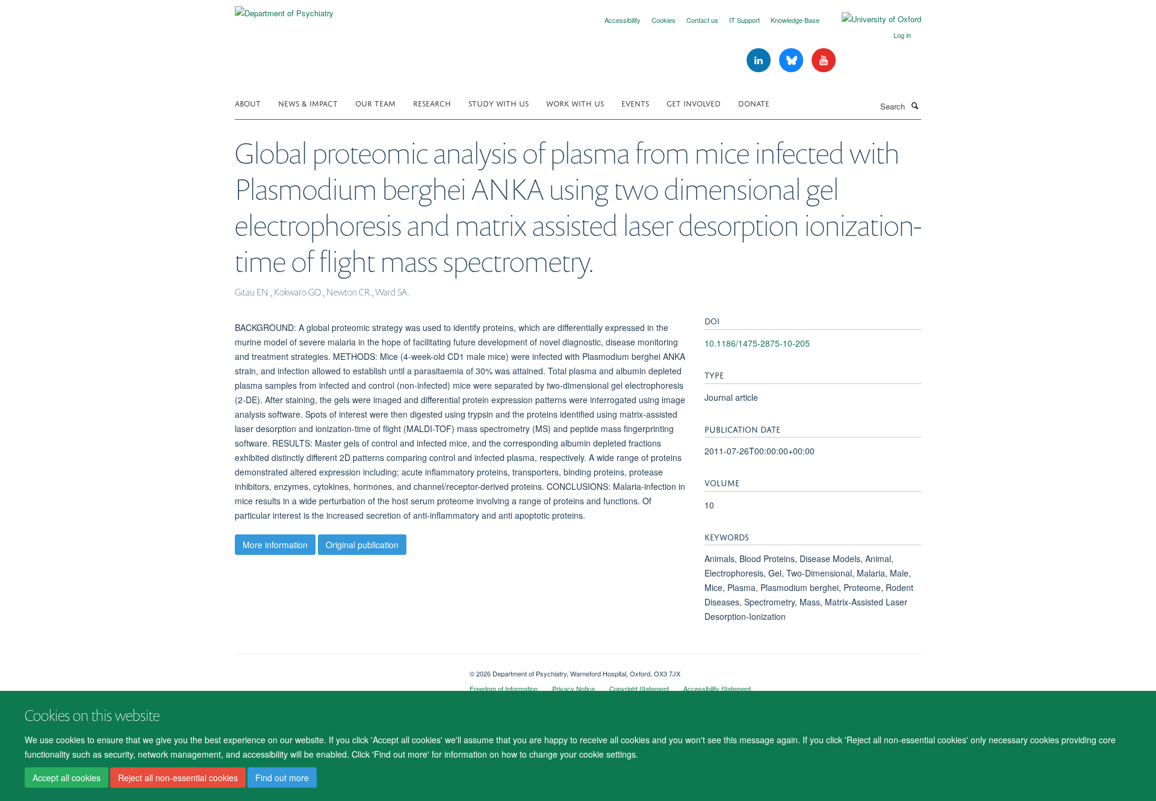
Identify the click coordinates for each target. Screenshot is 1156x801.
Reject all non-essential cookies (178, 778)
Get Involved (694, 102)
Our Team (375, 102)
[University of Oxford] (872, 19)
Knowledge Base (795, 20)
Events (635, 102)
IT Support (744, 20)
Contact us (702, 20)
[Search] (914, 105)
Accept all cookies (67, 778)
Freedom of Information (504, 688)
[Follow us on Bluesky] (792, 60)
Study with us (498, 102)
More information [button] (275, 545)
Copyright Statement (639, 688)
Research (432, 102)
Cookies (663, 20)
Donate (753, 102)
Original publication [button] (362, 545)
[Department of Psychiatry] (284, 8)
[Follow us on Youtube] (824, 60)
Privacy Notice (573, 688)
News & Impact (308, 102)
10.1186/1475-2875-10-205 (757, 343)
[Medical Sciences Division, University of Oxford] (343, 669)
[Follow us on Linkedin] (760, 60)
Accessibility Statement (717, 688)
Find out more (282, 778)
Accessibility (622, 20)
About (248, 102)
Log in (902, 35)
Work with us (575, 102)
